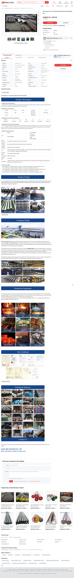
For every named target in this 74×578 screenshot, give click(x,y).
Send (11, 481)
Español (13, 570)
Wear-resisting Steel (22, 543)
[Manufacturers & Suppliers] (7, 2)
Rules (72, 6)
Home (2, 8)
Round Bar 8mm (37, 554)
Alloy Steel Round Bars (46, 554)
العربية (43, 570)
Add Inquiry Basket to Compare (21, 43)
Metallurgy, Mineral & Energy (8, 8)
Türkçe (60, 570)
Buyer (47, 6)
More (2, 565)
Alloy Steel (4, 554)
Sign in (71, 3)
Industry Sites (44, 569)
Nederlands (39, 570)
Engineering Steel (4, 539)
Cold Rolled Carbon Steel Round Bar (52, 560)
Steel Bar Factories (5, 560)
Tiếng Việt (63, 570)
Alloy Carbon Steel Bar (33, 563)
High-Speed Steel (22, 541)
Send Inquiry (50, 22)
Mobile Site (62, 569)
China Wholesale (32, 569)
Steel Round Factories (27, 560)
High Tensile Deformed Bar (26, 554)
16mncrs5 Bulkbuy (42, 563)
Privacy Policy (54, 573)
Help (53, 6)
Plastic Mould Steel (58, 539)
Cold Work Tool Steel (22, 539)
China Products (14, 569)
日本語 (50, 570)
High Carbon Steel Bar (6, 563)
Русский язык (27, 570)
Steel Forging (39, 541)
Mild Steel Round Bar (30, 8)
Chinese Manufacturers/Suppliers (23, 569)
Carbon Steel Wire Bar (65, 560)
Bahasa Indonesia (69, 570)
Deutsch (35, 570)
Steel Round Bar (23, 8)
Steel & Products (16, 8)
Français (22, 570)
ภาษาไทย (55, 570)
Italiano (31, 570)
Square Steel (17, 554)
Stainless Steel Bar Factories (39, 560)
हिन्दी (52, 570)
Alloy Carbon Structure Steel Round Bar (19, 563)
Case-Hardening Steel (5, 543)
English (10, 570)
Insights (66, 569)
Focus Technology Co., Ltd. (29, 573)
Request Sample (62, 25)
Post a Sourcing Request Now (34, 481)
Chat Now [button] (66, 22)
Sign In (44, 49)
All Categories (5, 6)
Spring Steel (57, 541)
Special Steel (10, 554)
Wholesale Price (38, 569)
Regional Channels (51, 569)
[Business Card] (71, 60)
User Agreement (43, 573)
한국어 (46, 570)
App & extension (59, 6)
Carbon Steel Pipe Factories (16, 560)
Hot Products (9, 569)
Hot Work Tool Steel (40, 539)
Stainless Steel (3, 541)
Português (17, 570)
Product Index (57, 569)
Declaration (49, 573)
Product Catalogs (17, 537)
